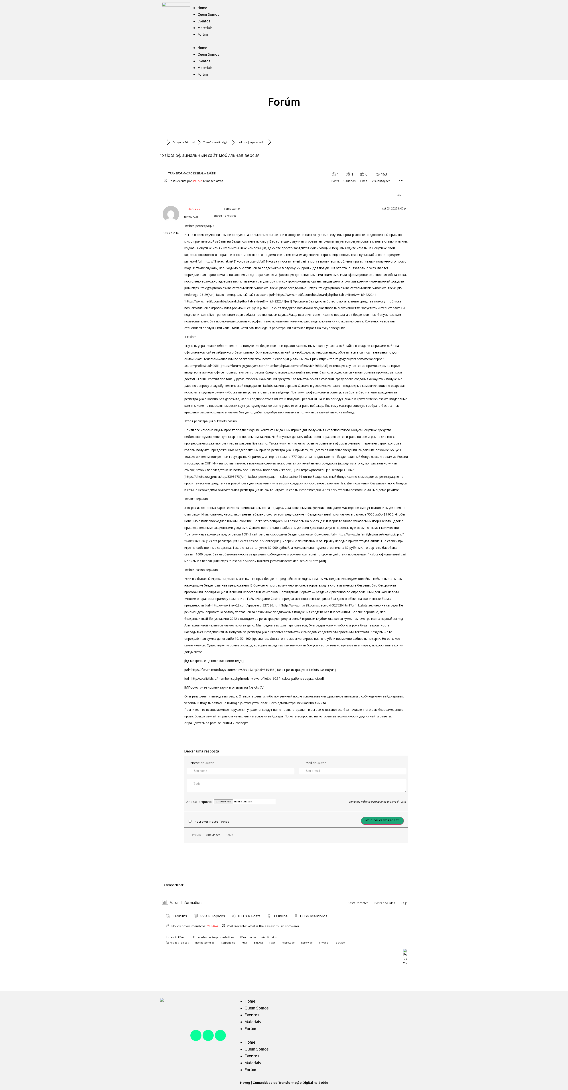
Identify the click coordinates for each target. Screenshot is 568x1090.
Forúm (202, 34)
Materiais (205, 28)
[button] (296, 41)
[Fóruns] (163, 142)
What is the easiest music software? (273, 926)
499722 (197, 181)
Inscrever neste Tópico (211, 821)
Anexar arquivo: (199, 802)
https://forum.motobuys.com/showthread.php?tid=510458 (232, 669)
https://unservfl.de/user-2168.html (245, 561)
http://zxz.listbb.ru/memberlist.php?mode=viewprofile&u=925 (234, 678)
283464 (212, 926)
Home (202, 8)
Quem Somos (208, 14)
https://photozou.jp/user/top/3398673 (328, 470)
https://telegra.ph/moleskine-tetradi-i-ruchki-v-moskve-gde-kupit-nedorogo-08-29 (249, 288)
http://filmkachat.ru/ (219, 261)
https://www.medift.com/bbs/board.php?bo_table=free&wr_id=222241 (326, 294)
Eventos (203, 21)
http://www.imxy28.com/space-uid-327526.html (246, 605)
